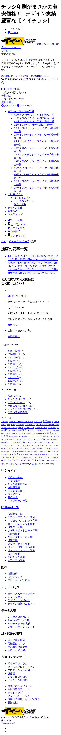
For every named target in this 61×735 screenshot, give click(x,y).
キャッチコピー (45, 457)
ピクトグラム (49, 424)
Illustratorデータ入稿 (18, 620)
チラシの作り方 (16, 399)
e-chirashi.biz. (33, 717)
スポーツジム (30, 425)
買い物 (14, 428)
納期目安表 (14, 487)
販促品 (11, 673)
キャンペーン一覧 (18, 500)
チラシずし (9, 464)
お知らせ (13, 395)
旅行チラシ (35, 451)
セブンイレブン (25, 442)
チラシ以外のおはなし (20, 409)
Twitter (37, 428)
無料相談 (6, 95)
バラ (39, 464)
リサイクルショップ (39, 442)
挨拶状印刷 (14, 533)
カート (14, 32)
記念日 (20, 428)
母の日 (34, 464)
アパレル (18, 464)
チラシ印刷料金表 (18, 412)
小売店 (15, 454)
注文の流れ (20, 204)
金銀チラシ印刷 (16, 557)
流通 (22, 430)
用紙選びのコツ (16, 643)
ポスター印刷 (15, 527)
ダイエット (38, 422)
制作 (6, 430)
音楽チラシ (8, 451)
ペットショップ (31, 448)
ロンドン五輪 (53, 451)
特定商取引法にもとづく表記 (24, 699)
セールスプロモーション (21, 666)
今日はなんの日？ (18, 405)
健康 (14, 451)
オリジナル (52, 428)
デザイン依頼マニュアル (21, 603)
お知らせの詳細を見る (35, 75)
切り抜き (39, 425)
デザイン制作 (15, 207)
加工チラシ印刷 (16, 560)
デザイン (36, 460)
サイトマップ (15, 692)
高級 (57, 425)
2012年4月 (13, 377)
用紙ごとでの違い (18, 650)
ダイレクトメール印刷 (20, 537)
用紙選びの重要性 (18, 647)
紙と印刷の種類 (16, 640)
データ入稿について (19, 617)
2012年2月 (13, 384)
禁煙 (30, 457)
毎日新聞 (4, 422)
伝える (35, 457)
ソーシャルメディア (24, 421)
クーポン (4, 442)
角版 (54, 457)
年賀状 (56, 445)
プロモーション (24, 436)
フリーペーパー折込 (19, 580)
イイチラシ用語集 (18, 680)
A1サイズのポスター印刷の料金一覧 (34, 114)
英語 (26, 454)
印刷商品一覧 (10, 507)
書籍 (16, 436)
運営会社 (13, 702)
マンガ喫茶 (20, 425)
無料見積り (7, 102)
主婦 (43, 445)
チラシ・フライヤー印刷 (21, 517)
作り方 (28, 430)
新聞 (47, 433)
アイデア (43, 428)
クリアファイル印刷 (19, 543)
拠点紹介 (13, 497)
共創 (18, 430)
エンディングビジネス (39, 436)
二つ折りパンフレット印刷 (23, 520)
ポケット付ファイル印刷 (21, 547)
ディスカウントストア (17, 445)
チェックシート (44, 430)
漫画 (41, 451)
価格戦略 (40, 433)
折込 (39, 445)
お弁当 (25, 457)
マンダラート (6, 454)
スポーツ (49, 454)
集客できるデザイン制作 (21, 593)
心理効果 (12, 422)
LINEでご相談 (11, 89)
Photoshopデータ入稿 (19, 623)
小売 (28, 451)
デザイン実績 (15, 597)
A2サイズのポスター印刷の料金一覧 (34, 121)
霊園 (10, 439)
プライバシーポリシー (20, 696)
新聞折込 (13, 211)
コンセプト (13, 442)
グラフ (34, 430)
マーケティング (32, 439)
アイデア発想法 (48, 464)
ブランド (4, 439)
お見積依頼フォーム (19, 689)
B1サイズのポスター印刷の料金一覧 (34, 118)
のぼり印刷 (14, 553)
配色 (43, 439)
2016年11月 (14, 354)
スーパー (52, 442)
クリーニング (29, 428)
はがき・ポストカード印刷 (23, 530)
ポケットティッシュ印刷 (21, 550)
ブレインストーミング (26, 433)
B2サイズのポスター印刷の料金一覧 (34, 124)
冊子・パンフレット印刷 (21, 524)
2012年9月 (13, 361)
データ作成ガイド (24, 201)
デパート (12, 430)
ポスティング (15, 214)
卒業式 (53, 430)
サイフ (21, 454)
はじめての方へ (22, 197)
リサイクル (45, 460)
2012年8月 (13, 364)
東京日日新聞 (12, 433)
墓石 (46, 451)
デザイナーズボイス (19, 600)
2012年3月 (13, 380)
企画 (8, 425)
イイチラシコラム (18, 663)
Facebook (32, 454)
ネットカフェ (32, 445)
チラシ (26, 463)
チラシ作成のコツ (18, 676)
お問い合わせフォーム (20, 686)
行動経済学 (40, 454)
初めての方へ (15, 477)
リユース (49, 445)
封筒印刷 (13, 540)
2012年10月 (14, 357)
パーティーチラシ (52, 439)
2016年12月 (14, 351)
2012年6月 (13, 370)
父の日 (28, 460)
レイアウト (19, 448)
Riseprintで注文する (12, 75)
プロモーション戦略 (19, 670)
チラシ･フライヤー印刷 (21, 111)
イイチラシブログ (19, 241)
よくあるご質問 (16, 490)
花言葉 (11, 436)
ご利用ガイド (15, 194)
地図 (39, 448)
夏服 (7, 457)
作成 (51, 433)
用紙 (13, 424)
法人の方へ (14, 494)
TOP (3, 241)
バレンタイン (18, 439)
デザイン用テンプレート (21, 627)
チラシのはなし (16, 402)
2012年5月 (13, 374)
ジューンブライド (18, 460)
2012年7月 (13, 367)
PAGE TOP (9, 722)
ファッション (6, 428)
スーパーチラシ (16, 457)
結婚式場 (22, 451)
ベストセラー (54, 436)
